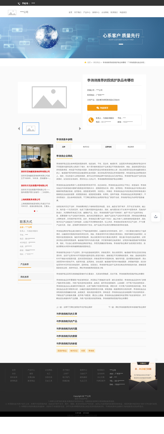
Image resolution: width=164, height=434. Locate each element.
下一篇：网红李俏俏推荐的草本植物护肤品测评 (127, 307)
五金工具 (48, 381)
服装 (31, 373)
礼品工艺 (83, 381)
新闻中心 (96, 12)
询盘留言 (123, 12)
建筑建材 (83, 377)
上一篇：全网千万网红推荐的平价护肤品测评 (74, 307)
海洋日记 (74, 351)
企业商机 (105, 12)
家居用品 (96, 62)
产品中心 (86, 12)
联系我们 (114, 12)
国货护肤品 (62, 351)
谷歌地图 (86, 413)
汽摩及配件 (100, 381)
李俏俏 (91, 351)
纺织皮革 (13, 377)
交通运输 (31, 377)
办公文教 (101, 377)
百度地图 (78, 413)
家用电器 (13, 381)
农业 (14, 373)
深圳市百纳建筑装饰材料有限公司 (35, 171)
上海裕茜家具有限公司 (30, 199)
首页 (70, 12)
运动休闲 (101, 373)
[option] (82, 37)
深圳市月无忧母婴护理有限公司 (34, 185)
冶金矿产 (83, 373)
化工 (48, 373)
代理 (83, 351)
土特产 (66, 373)
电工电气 (66, 377)
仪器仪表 (48, 377)
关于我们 (77, 12)
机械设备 (66, 381)
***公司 (24, 12)
